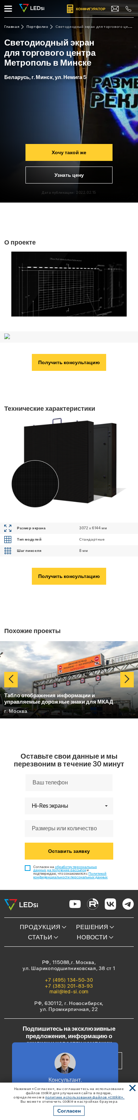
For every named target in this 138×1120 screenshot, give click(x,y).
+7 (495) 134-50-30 (69, 980)
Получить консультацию (69, 362)
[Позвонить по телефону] (128, 9)
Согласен (69, 1111)
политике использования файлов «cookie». (85, 1097)
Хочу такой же (69, 152)
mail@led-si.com (69, 991)
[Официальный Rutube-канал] (92, 904)
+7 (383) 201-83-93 (69, 986)
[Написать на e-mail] (115, 9)
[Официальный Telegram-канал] (128, 904)
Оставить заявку (69, 851)
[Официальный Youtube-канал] (75, 905)
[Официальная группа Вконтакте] (110, 904)
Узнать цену (69, 175)
